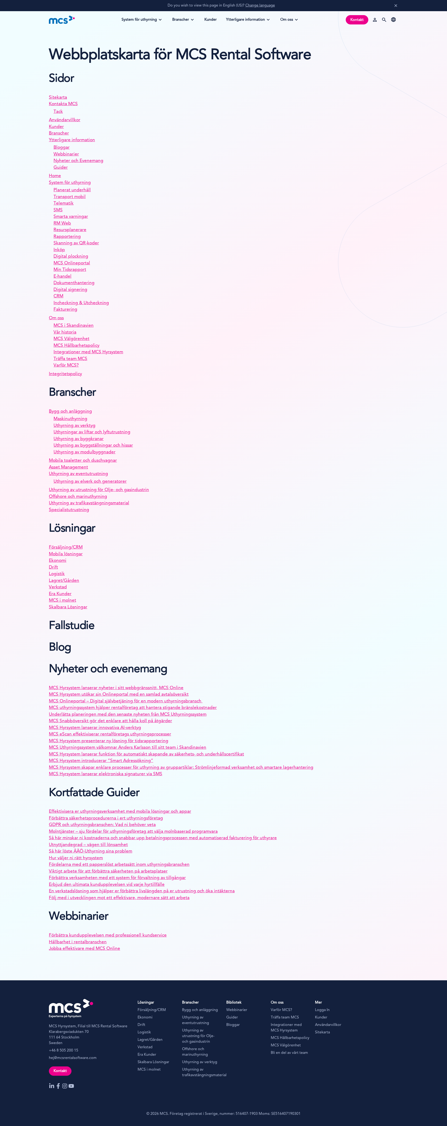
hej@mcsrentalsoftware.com (73, 1058)
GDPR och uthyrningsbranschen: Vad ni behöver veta (102, 825)
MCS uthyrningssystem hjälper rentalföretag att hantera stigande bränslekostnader (133, 708)
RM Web (62, 223)
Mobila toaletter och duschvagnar (83, 460)
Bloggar (62, 147)
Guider (61, 167)
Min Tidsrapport (70, 270)
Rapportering (67, 237)
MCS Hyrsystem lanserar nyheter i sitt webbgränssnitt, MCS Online (116, 688)
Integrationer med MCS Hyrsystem (88, 352)
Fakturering (65, 309)
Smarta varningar (71, 217)
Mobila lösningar (66, 554)
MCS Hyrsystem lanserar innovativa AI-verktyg (95, 728)
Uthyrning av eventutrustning (78, 474)
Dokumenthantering (74, 283)
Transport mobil (70, 197)
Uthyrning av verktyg (74, 426)
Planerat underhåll (72, 190)
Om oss (290, 21)
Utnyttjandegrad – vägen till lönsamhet (88, 845)
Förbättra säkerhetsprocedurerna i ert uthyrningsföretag (106, 818)
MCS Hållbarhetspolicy (76, 346)
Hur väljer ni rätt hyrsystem (76, 858)
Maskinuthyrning (70, 419)
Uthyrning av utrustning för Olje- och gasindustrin (99, 490)
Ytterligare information (245, 21)
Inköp (59, 250)
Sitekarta (58, 97)
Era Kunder (60, 594)
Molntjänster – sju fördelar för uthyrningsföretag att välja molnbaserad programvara (133, 831)
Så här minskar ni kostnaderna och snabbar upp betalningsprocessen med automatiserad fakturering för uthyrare (163, 838)
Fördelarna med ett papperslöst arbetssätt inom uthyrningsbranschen (119, 865)
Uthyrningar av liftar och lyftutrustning (92, 432)
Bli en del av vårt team (289, 1053)
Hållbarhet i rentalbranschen (78, 942)
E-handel (62, 276)
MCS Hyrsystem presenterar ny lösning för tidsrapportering (108, 741)
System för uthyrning (139, 21)
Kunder (56, 127)
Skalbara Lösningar (68, 607)
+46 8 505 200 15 (63, 1050)
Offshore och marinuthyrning (78, 497)
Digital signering (70, 290)
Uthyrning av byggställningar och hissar (93, 445)
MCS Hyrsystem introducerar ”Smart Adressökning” (101, 761)
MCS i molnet (62, 600)
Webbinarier (66, 154)
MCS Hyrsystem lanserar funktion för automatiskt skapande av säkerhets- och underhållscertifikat (146, 754)
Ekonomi (57, 561)
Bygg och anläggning (70, 411)
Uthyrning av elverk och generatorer (90, 481)
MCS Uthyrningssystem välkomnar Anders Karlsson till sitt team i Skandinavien (127, 747)
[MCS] (62, 19)
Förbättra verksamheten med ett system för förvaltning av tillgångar (117, 878)
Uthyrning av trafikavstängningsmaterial (89, 503)
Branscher (182, 21)
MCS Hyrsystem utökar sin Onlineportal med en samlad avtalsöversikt (119, 694)
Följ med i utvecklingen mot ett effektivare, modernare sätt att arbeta (119, 898)
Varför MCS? (66, 365)
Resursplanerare (70, 230)
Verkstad (58, 587)
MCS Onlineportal (72, 263)
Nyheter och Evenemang (78, 161)
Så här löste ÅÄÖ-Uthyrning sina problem (90, 851)
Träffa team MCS (70, 359)
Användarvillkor (64, 120)
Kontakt (357, 20)
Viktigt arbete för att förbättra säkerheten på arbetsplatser (108, 871)
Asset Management (68, 467)
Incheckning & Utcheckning (81, 303)
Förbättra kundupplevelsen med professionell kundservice (108, 935)
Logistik (57, 574)
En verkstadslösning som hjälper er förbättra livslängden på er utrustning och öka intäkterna (142, 891)
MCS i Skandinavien (74, 326)
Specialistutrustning (69, 510)
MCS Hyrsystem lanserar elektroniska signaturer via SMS (105, 774)
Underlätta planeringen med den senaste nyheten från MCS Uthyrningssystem (128, 714)
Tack (58, 112)
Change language (260, 5)
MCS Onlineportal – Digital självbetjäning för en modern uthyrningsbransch (126, 701)
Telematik (64, 203)
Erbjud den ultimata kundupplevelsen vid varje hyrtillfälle (107, 885)
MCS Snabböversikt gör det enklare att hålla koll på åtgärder (110, 721)
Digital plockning (71, 256)
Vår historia (65, 332)
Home (55, 176)
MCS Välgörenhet (71, 339)
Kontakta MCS (63, 104)
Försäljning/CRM (66, 547)
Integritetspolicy (65, 374)
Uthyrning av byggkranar (79, 439)
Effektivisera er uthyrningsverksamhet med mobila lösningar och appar (120, 811)
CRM (58, 296)
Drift (53, 567)
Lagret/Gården (64, 581)
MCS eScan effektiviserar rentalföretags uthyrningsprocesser (110, 734)
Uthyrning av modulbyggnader (84, 452)
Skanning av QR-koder (76, 243)
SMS (58, 210)
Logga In (322, 1010)
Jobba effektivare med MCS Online (84, 949)
